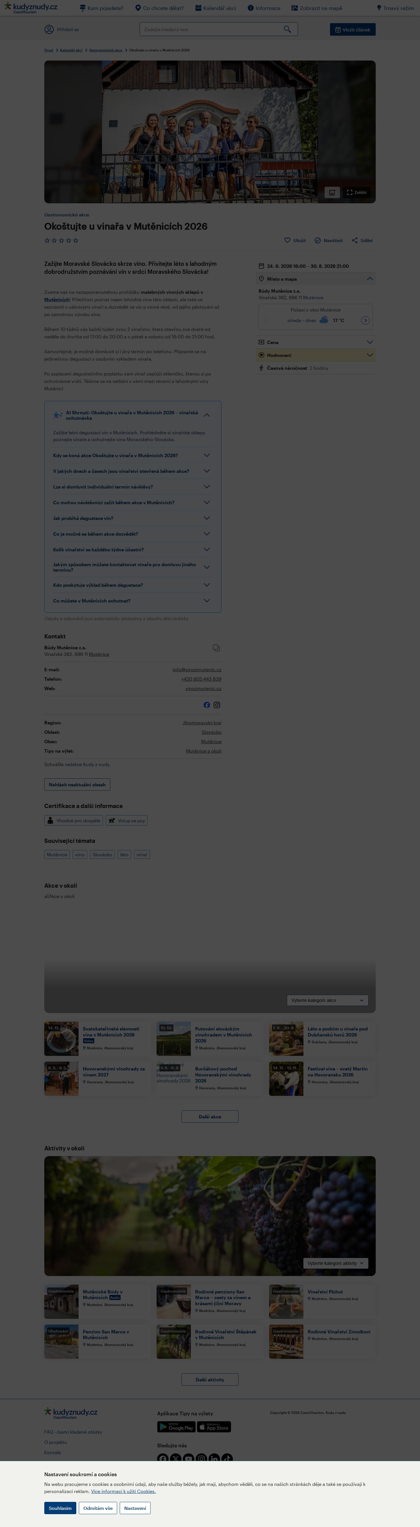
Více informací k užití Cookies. (123, 1491)
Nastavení (135, 1508)
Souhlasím (60, 1508)
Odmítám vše (98, 1508)
